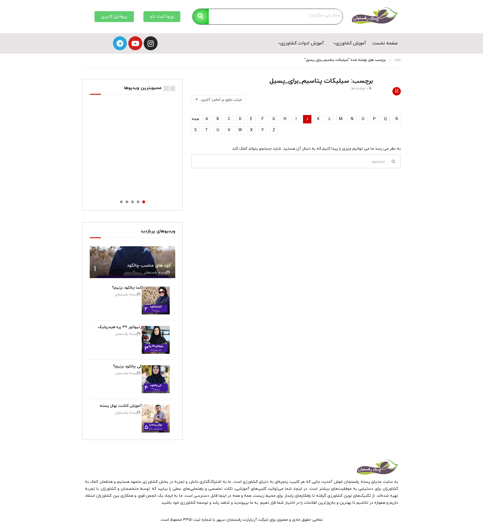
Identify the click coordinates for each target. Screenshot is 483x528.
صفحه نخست (385, 43)
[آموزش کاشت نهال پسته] (156, 419)
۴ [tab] (127, 201)
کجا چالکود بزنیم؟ (127, 287)
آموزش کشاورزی (350, 43)
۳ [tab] (132, 201)
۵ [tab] (121, 201)
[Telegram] (120, 43)
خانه (398, 60)
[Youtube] (135, 43)
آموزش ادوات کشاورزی (302, 43)
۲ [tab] (138, 201)
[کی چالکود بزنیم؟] (156, 379)
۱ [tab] (143, 201)
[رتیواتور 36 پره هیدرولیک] (156, 340)
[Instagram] (151, 43)
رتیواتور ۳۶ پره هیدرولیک (120, 327)
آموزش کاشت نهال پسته (121, 405)
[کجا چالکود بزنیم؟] (156, 300)
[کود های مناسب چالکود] (132, 262)
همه (195, 119)
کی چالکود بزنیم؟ (127, 366)
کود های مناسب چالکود (149, 265)
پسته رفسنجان (155, 272)
